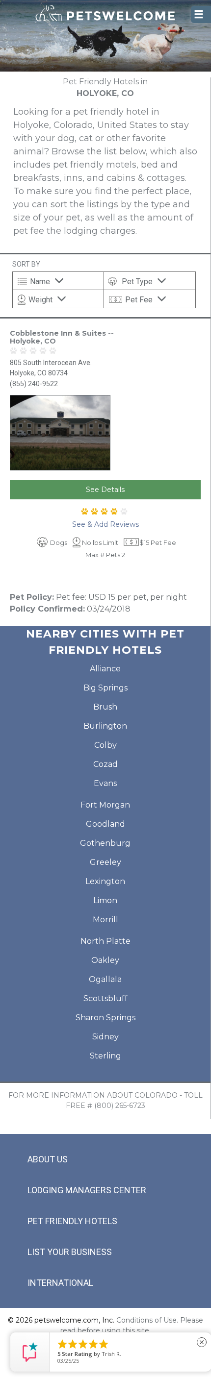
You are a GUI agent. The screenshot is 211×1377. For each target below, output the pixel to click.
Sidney (105, 1036)
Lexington (105, 881)
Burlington (105, 726)
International (60, 1283)
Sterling (105, 1055)
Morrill (105, 919)
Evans (105, 783)
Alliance (105, 668)
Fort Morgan (105, 805)
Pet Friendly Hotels (72, 1221)
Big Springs (105, 687)
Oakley (105, 960)
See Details (105, 489)
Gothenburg (105, 843)
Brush (105, 707)
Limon (105, 900)
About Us (47, 1159)
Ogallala (105, 979)
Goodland (105, 824)
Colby (105, 745)
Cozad (105, 764)
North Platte (105, 941)
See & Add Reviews (105, 524)
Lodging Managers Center (86, 1190)
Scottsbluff (105, 998)
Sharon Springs (105, 1017)
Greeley (105, 862)
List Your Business (69, 1252)
